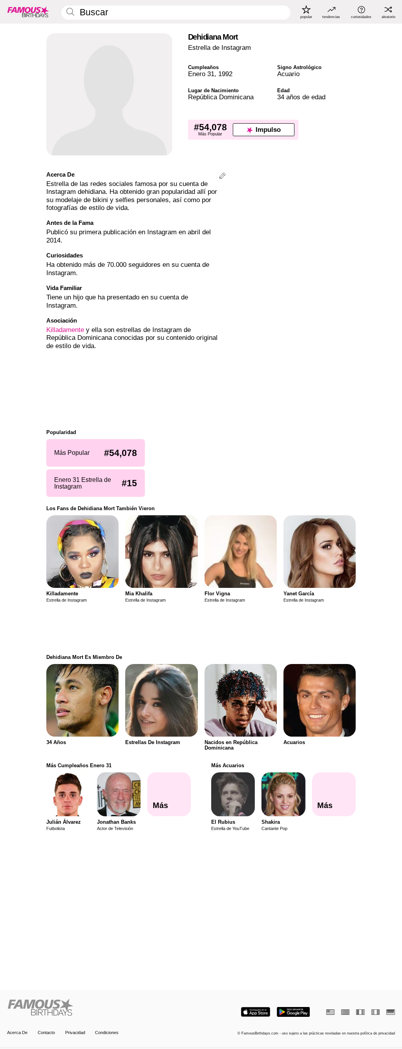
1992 (225, 74)
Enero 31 (201, 74)
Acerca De (17, 1032)
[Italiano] (375, 1012)
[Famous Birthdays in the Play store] (293, 1012)
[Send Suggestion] (222, 176)
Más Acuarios (227, 765)
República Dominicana (221, 97)
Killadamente (65, 330)
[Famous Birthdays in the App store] (255, 1012)
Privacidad (75, 1032)
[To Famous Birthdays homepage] (28, 12)
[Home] (102, 1007)
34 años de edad (301, 97)
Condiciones (107, 1032)
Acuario (288, 74)
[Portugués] (345, 1012)
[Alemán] (390, 1012)
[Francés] (360, 1012)
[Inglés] (330, 1012)
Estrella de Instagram (219, 47)
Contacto (46, 1032)
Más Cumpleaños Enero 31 (78, 765)
